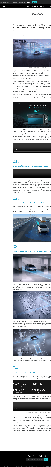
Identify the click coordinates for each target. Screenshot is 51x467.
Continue (34, 2)
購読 (46, 459)
